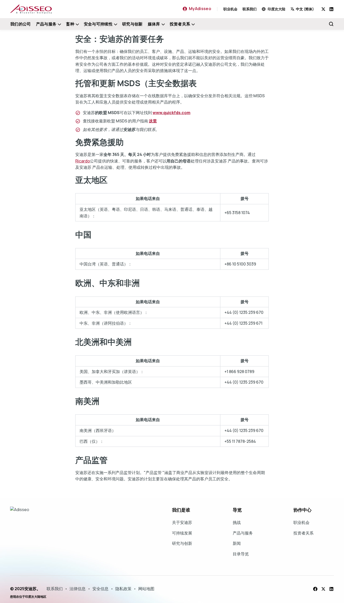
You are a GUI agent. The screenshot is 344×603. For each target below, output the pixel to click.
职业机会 (230, 9)
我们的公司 (20, 24)
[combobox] (306, 9)
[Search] (331, 23)
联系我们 (250, 9)
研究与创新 (132, 24)
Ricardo (82, 161)
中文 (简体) (305, 9)
